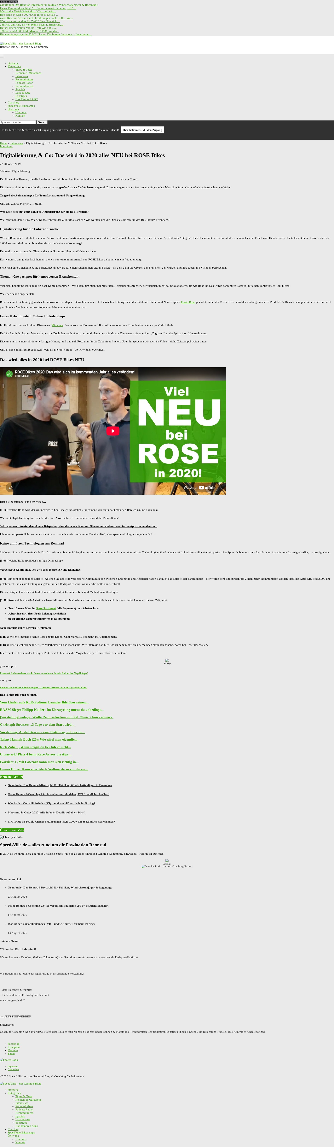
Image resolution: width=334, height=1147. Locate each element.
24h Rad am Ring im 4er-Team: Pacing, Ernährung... (32, 24)
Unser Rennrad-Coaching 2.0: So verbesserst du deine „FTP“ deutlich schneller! (58, 794)
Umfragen (240, 1031)
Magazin (79, 1031)
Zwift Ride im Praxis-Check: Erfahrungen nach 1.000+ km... (36, 18)
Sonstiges (21, 95)
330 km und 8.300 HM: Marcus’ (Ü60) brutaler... (29, 31)
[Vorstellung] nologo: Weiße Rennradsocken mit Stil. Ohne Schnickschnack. (56, 717)
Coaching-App (21, 1031)
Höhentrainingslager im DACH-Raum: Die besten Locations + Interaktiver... (46, 34)
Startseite (13, 63)
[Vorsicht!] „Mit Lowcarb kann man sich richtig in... (39, 762)
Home (3, 143)
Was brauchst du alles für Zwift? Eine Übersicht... (30, 21)
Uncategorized (256, 1031)
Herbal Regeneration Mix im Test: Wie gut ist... (28, 27)
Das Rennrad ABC (26, 99)
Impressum (13, 1066)
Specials (20, 89)
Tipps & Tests (23, 69)
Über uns (13, 109)
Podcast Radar (24, 82)
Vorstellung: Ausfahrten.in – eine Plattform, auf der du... (42, 732)
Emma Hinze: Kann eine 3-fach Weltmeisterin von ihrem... (44, 769)
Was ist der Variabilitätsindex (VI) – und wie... (28, 11)
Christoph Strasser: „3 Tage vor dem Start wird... (37, 724)
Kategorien (14, 66)
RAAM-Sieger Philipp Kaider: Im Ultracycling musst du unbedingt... (52, 710)
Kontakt (20, 115)
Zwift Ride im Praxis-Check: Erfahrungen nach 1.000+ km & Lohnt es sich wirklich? (61, 821)
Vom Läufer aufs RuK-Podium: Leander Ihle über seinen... (44, 702)
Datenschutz (13, 1069)
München (57, 325)
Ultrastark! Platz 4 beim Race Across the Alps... (36, 754)
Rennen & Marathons (28, 72)
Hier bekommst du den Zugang (142, 129)
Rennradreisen (24, 79)
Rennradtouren (24, 86)
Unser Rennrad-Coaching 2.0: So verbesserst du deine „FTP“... (38, 8)
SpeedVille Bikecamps (21, 105)
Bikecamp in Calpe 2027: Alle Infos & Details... (29, 14)
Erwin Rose (188, 302)
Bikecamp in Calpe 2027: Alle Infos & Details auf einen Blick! (46, 812)
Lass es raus (22, 92)
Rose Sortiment (46, 608)
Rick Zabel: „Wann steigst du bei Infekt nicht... (35, 747)
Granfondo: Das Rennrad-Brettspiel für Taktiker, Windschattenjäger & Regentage (49, 4)
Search (42, 122)
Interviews (21, 76)
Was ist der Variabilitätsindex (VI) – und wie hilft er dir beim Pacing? (51, 803)
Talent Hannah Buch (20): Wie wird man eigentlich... (39, 739)
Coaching (13, 102)
